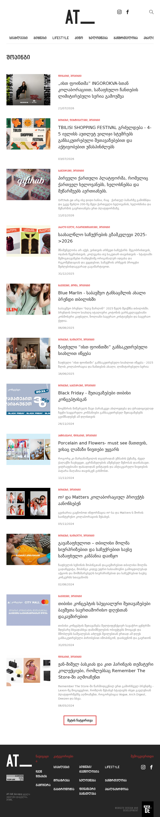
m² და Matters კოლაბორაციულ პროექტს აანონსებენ (101, 500)
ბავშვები (63, 285)
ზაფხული (76, 339)
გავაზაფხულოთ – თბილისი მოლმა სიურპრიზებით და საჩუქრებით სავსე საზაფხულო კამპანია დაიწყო (95, 549)
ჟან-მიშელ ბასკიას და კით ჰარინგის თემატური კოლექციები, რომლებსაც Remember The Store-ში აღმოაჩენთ (105, 671)
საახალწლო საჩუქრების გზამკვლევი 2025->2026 (102, 238)
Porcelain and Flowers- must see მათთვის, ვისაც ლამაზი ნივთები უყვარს (102, 446)
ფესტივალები (79, 120)
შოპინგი (76, 76)
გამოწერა (43, 785)
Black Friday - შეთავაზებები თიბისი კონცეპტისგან (94, 396)
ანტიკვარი (65, 435)
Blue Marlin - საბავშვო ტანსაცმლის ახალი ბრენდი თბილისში (102, 296)
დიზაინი (63, 76)
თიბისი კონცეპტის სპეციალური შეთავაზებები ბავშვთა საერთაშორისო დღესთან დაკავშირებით (104, 610)
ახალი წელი (66, 227)
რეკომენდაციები (87, 227)
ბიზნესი (40, 38)
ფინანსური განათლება (87, 792)
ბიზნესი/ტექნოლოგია (89, 770)
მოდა (74, 285)
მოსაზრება (61, 780)
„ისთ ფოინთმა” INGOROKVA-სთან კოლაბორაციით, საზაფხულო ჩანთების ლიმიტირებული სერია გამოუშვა (98, 90)
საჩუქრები (65, 170)
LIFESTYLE (60, 38)
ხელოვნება (98, 38)
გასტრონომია (63, 789)
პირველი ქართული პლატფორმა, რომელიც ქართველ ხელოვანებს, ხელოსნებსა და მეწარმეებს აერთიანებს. (103, 185)
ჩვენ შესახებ (41, 774)
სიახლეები (18, 38)
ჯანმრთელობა (126, 38)
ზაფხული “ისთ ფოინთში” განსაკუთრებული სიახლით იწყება (102, 350)
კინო (79, 38)
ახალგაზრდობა (116, 789)
